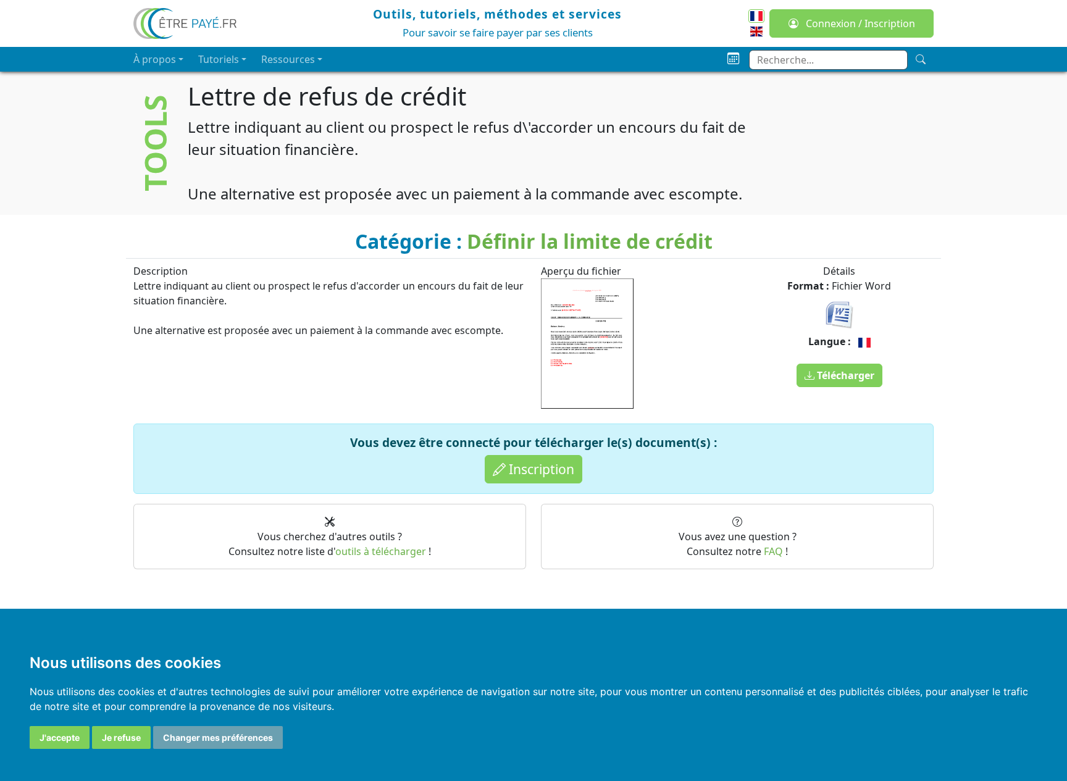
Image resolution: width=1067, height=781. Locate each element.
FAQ (773, 551)
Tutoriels (218, 59)
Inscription (540, 469)
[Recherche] (921, 59)
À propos (154, 59)
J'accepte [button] (60, 737)
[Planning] (733, 59)
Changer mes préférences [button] (218, 737)
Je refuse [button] (121, 737)
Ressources (288, 59)
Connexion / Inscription (859, 23)
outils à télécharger (380, 551)
